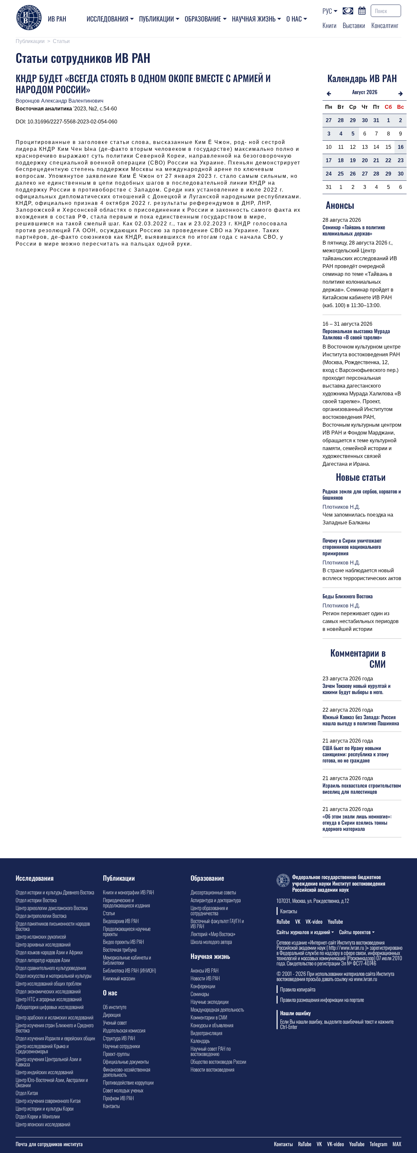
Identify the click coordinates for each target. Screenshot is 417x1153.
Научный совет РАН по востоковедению (211, 1051)
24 (329, 174)
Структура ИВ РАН (119, 1038)
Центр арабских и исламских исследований (54, 1017)
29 (353, 120)
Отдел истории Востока (36, 900)
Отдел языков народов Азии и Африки (49, 952)
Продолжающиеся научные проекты (127, 931)
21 (376, 160)
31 (376, 120)
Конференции (203, 986)
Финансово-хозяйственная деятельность (126, 1072)
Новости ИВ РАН (205, 978)
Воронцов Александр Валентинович (59, 101)
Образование (203, 18)
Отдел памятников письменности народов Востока (53, 926)
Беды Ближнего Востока (348, 596)
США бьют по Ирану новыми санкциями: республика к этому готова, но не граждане (356, 754)
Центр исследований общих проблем (48, 983)
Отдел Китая (27, 1092)
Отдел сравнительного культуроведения (51, 967)
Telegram (378, 1144)
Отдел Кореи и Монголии (38, 1116)
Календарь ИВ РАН (362, 78)
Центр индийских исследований (44, 1072)
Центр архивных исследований (43, 944)
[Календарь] (362, 10)
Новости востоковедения (212, 1069)
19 (353, 160)
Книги (330, 25)
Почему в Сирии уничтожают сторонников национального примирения (352, 546)
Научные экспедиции (210, 1001)
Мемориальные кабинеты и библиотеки (127, 960)
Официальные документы (126, 1061)
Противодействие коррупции (128, 1082)
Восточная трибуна (120, 949)
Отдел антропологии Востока (41, 915)
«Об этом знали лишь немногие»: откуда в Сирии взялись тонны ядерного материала (357, 822)
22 (388, 160)
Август (358, 92)
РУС (327, 11)
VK (297, 921)
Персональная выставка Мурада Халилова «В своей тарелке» (356, 334)
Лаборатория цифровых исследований (50, 1006)
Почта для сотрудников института (49, 1144)
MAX (397, 1144)
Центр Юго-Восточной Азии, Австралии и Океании (52, 1082)
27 (329, 120)
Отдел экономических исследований (48, 991)
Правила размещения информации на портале (322, 1000)
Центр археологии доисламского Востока (52, 907)
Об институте (114, 1006)
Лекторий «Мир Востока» (213, 933)
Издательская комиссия (124, 1030)
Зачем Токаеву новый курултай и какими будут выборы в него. (357, 689)
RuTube (283, 921)
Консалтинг (384, 25)
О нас (294, 18)
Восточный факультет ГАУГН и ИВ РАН (217, 923)
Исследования (107, 18)
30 (365, 120)
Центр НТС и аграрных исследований (49, 999)
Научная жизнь (254, 18)
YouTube (335, 921)
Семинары (200, 993)
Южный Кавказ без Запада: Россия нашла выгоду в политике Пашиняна (361, 720)
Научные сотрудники (121, 1045)
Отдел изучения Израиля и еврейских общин (55, 1038)
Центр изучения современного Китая (48, 1100)
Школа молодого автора (211, 941)
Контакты (111, 1105)
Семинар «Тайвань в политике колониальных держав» (354, 230)
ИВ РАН (57, 18)
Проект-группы (116, 1053)
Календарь (200, 1040)
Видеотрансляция (206, 1032)
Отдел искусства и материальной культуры (53, 975)
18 (341, 160)
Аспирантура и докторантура (216, 900)
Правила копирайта (297, 989)
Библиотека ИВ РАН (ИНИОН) (129, 970)
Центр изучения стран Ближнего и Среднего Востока (54, 1027)
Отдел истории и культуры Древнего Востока (55, 892)
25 (341, 174)
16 (401, 147)
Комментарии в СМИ (209, 1017)
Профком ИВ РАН (118, 1098)
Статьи (61, 41)
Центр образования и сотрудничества (209, 910)
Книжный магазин (119, 978)
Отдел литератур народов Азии (43, 959)
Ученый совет (115, 1022)
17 (329, 160)
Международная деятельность (217, 1009)
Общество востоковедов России (218, 1061)
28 (341, 120)
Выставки (354, 25)
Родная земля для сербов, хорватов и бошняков (362, 494)
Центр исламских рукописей (41, 936)
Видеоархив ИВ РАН (121, 920)
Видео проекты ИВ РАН (123, 941)
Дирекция (112, 1014)
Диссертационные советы (213, 892)
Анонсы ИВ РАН (205, 970)
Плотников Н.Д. (341, 507)
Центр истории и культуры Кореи (45, 1108)
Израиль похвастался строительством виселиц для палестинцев (362, 788)
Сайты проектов (355, 932)
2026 (372, 92)
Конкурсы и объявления (212, 1025)
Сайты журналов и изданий (303, 932)
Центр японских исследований (43, 1124)
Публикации (156, 18)
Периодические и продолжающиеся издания (126, 902)
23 (401, 160)
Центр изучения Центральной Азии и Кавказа (48, 1061)
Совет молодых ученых (123, 1090)
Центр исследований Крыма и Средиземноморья (42, 1048)
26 (353, 174)
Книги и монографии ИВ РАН (128, 892)
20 (365, 160)
